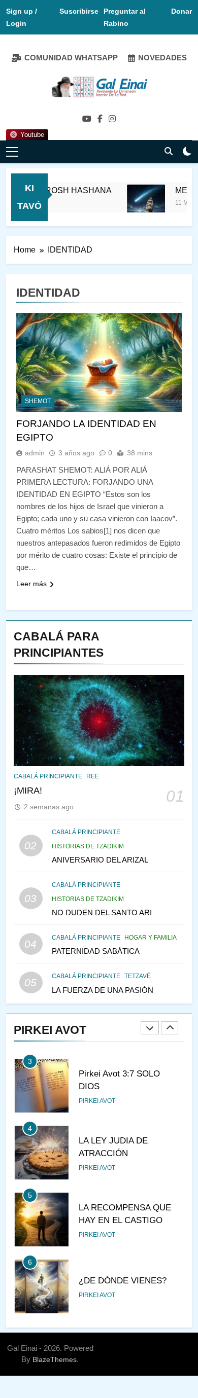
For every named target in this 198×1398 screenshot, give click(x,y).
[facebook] (100, 119)
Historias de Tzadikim (88, 846)
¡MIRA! (28, 790)
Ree (92, 776)
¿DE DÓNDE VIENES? (123, 1280)
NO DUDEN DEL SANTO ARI (102, 912)
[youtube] (86, 119)
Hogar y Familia (150, 937)
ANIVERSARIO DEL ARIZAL (100, 859)
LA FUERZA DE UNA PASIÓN (102, 990)
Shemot (38, 401)
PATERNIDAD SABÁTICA (96, 951)
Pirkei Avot (97, 1100)
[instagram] (112, 119)
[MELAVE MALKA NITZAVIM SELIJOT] (140, 203)
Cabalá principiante (48, 776)
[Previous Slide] (150, 1027)
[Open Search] (168, 151)
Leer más (31, 584)
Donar (181, 11)
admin (35, 453)
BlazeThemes (54, 1359)
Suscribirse (78, 11)
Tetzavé (137, 976)
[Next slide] (169, 1027)
